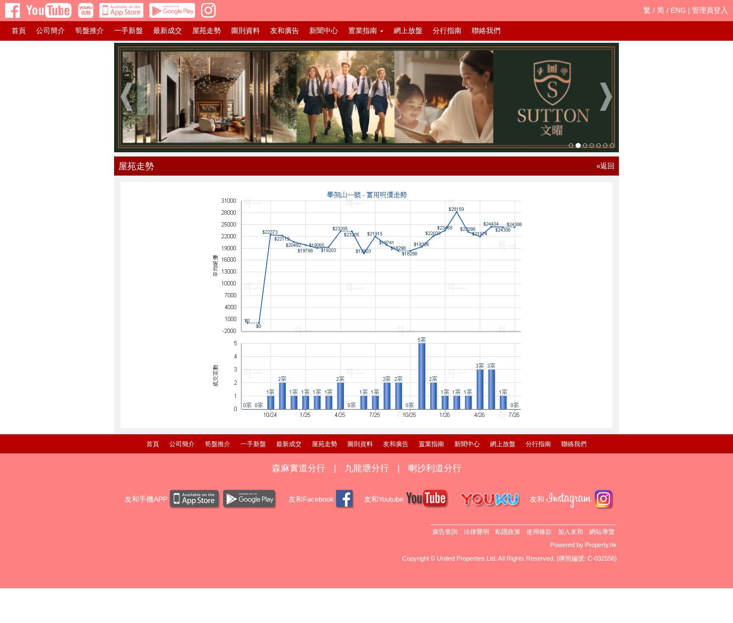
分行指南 (447, 31)
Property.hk (601, 544)
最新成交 (167, 31)
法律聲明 (476, 531)
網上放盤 (408, 31)
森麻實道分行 (298, 468)
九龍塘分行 (366, 468)
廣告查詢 (445, 531)
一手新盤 (128, 31)
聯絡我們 (486, 31)
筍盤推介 (89, 31)
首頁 (18, 31)
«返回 (605, 166)
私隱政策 (507, 531)
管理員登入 (710, 10)
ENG (678, 10)
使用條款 (539, 531)
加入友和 (570, 531)
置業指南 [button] (363, 31)
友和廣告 (284, 31)
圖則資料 (245, 31)
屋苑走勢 (206, 31)
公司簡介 (50, 31)
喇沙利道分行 (435, 468)
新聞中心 (323, 31)
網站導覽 (602, 531)
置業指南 (431, 443)
